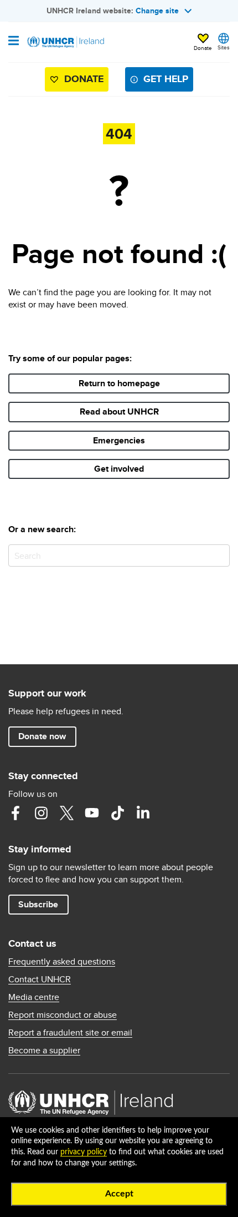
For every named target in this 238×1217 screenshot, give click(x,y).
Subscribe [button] (38, 904)
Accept (119, 1193)
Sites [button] (224, 47)
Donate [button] (203, 48)
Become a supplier (44, 1050)
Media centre (33, 997)
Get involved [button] (119, 468)
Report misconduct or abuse (62, 1015)
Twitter (66, 813)
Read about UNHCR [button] (119, 411)
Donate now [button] (42, 736)
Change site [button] (157, 10)
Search (219, 555)
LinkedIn (143, 813)
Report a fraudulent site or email (70, 1033)
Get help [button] (165, 79)
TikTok (117, 813)
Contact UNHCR (39, 979)
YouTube (92, 813)
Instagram (41, 813)
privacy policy (83, 1152)
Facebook (15, 813)
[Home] (64, 42)
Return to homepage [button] (119, 383)
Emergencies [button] (119, 440)
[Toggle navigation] (13, 41)
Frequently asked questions (61, 962)
